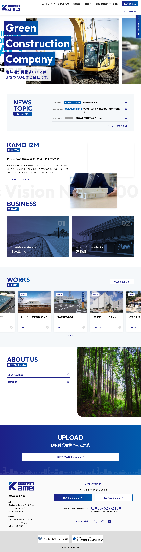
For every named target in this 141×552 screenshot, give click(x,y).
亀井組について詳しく (20, 179)
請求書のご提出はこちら (69, 456)
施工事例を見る (120, 281)
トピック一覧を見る (116, 126)
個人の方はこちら (112, 497)
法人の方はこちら (71, 497)
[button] (68, 335)
